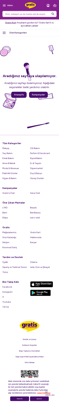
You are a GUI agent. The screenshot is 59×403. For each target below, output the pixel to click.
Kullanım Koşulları (29, 345)
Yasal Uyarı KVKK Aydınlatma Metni (29, 357)
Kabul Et (20, 399)
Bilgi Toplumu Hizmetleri (29, 351)
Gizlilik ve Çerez (29, 339)
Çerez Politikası (43, 392)
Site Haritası (29, 362)
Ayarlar (39, 399)
